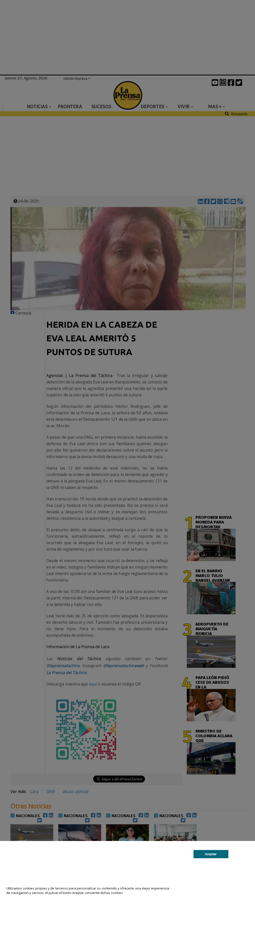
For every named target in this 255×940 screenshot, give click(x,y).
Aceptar (211, 854)
